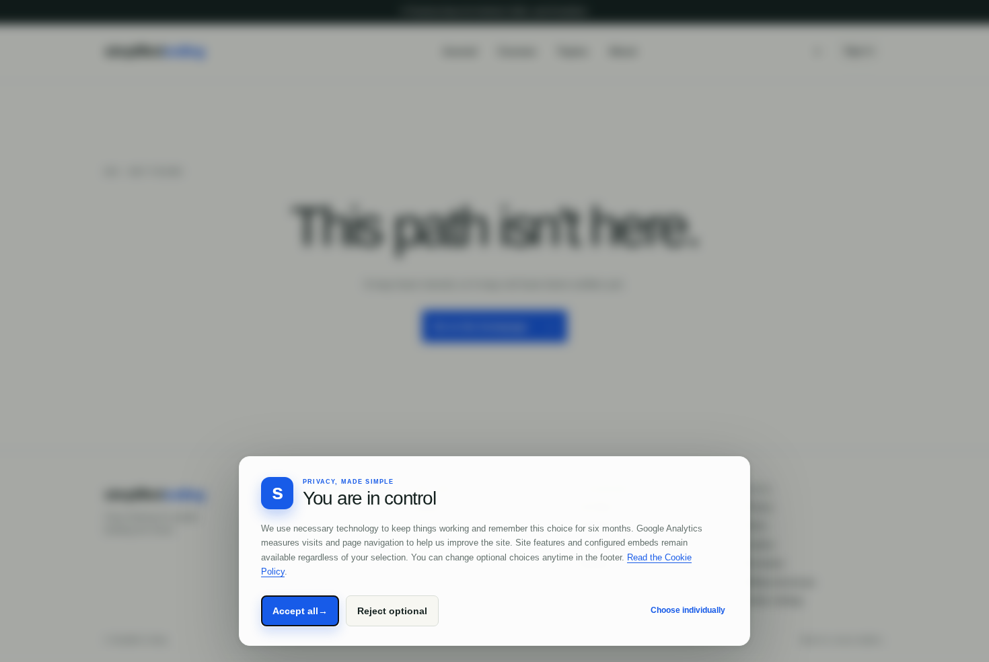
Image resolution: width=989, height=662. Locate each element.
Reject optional (392, 610)
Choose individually (688, 610)
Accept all (300, 610)
